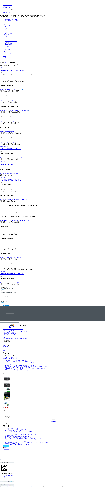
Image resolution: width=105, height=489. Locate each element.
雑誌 (6, 54)
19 (5, 346)
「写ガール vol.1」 (6, 337)
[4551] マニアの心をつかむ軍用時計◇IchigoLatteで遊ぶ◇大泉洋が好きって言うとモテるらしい (23, 370)
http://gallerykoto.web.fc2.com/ (5, 188)
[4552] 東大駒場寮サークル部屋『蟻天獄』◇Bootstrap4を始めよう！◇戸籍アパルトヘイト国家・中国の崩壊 (26, 366)
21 (7, 346)
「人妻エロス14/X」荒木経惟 (8, 332)
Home (4, 2)
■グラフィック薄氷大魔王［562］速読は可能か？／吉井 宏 (16, 361)
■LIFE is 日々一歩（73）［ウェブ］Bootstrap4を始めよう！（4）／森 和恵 (19, 365)
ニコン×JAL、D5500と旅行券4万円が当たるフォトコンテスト (17, 444)
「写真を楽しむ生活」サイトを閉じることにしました (15, 429)
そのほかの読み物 (8, 44)
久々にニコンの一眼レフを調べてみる (10, 333)
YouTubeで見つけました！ (6, 305)
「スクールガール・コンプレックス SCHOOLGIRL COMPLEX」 (15, 331)
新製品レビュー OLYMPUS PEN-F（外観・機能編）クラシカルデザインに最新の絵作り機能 (23, 439)
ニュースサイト (8, 53)
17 (3, 346)
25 (4, 347)
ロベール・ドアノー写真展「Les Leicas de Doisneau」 (15, 430)
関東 (6, 27)
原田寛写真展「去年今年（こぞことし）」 (9, 292)
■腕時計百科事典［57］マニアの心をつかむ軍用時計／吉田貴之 (17, 367)
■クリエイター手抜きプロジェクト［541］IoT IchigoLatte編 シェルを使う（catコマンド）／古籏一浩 (25, 368)
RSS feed (4, 476)
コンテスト (5, 36)
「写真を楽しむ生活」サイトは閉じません (13, 428)
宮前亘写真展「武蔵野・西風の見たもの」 (13, 70)
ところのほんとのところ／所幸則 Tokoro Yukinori (14, 21)
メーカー (6, 52)
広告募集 (4, 6)
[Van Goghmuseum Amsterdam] (37, 486)
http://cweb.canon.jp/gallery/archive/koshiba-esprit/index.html (11, 157)
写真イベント (5, 35)
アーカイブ (5, 355)
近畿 (6, 29)
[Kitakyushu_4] (46, 486)
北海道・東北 (7, 25)
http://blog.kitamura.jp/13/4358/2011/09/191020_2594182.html (11, 89)
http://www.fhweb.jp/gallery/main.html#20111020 (9, 173)
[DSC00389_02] (65, 486)
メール (4, 478)
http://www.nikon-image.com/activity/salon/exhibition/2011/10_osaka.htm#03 (13, 199)
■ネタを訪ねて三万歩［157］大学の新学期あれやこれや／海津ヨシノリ (19, 360)
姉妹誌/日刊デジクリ (12, 358)
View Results (53, 421)
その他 (7, 417)
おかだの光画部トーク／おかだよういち (13, 20)
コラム (4, 18)
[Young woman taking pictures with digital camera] (22, 486)
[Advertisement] (90, 19)
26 (5, 347)
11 (4, 345)
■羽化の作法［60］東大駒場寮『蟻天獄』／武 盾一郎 (15, 364)
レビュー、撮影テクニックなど (11, 41)
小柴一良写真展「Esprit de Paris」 (10, 149)
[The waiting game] (52, 486)
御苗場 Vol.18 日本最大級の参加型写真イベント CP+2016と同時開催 (19, 431)
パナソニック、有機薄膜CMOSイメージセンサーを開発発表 (16, 441)
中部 (6, 28)
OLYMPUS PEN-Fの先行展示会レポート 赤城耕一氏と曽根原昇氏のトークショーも (21, 434)
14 (7, 345)
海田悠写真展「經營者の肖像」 (9, 330)
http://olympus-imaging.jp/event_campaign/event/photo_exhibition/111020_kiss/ (14, 110)
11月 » (8, 350)
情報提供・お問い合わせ (7, 5)
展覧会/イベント (6, 34)
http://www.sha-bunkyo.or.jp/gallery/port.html (8, 100)
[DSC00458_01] (59, 486)
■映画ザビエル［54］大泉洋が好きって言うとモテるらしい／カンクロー (19, 369)
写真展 (4, 24)
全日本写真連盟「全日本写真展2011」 (11, 180)
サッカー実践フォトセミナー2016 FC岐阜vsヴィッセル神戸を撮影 (18, 437)
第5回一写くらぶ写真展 (7, 164)
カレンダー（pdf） (8, 33)
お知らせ (4, 57)
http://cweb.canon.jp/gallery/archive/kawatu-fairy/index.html (10, 282)
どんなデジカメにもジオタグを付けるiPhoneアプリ (13, 329)
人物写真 (8, 416)
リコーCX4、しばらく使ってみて (25, 327)
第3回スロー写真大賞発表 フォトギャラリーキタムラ (15, 443)
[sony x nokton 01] (3, 486)
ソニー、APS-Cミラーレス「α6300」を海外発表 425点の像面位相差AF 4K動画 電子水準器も (24, 438)
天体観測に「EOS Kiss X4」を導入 (9, 334)
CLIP (4, 38)
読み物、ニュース (8, 42)
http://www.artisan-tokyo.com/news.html (7, 131)
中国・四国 (7, 31)
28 (7, 347)
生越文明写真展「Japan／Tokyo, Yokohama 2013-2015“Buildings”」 (17, 436)
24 (3, 347)
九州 (6, 32)
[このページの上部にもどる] (6, 459)
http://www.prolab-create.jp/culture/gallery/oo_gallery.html (10, 257)
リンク (4, 51)
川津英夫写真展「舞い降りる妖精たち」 (12, 274)
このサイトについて (6, 7)
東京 (6, 26)
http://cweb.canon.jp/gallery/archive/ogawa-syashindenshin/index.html (12, 121)
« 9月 (4, 350)
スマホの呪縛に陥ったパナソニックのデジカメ (14, 435)
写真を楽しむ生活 (7, 13)
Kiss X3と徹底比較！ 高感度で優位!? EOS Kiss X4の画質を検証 (15, 338)
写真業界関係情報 (8, 43)
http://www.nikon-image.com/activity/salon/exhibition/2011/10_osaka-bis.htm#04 (14, 209)
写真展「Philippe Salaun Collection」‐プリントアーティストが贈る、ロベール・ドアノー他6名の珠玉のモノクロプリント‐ (28, 442)
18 (4, 346)
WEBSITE (4, 37)
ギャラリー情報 (6, 46)
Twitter (4, 477)
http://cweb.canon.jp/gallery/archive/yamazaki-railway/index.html (11, 230)
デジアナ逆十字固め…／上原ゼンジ (12, 19)
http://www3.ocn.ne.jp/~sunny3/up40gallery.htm (8, 142)
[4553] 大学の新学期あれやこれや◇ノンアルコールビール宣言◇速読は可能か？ (20, 362)
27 (6, 347)
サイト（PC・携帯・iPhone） (8, 475)
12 (5, 345)
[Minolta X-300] (10, 486)
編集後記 (4, 56)
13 (6, 345)
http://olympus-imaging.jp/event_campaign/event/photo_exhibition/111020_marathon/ (15, 220)
